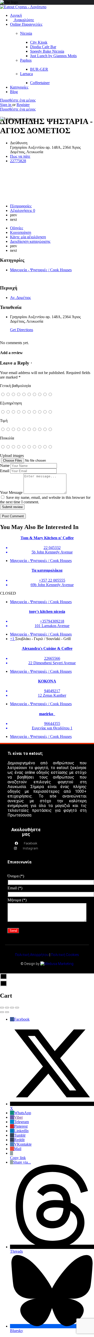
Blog (14, 92)
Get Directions (21, 330)
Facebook (22, 1019)
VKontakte (23, 1144)
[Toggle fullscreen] (12, 1007)
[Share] (7, 1007)
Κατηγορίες (19, 87)
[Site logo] (23, 7)
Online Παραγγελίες (26, 24)
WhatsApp (22, 1113)
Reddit (19, 1140)
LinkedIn (21, 1131)
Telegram (21, 1122)
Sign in (6, 105)
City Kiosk (38, 42)
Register (23, 105)
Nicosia (26, 33)
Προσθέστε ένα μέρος (18, 100)
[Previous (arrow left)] (2, 1012)
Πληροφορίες (21, 206)
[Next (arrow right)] (7, 1012)
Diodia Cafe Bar (43, 47)
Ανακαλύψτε (23, 20)
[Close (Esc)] (2, 1007)
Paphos (26, 60)
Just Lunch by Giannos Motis (53, 56)
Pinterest (21, 1126)
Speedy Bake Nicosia (47, 51)
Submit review (12, 507)
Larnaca (26, 74)
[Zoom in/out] (17, 1007)
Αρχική (16, 15)
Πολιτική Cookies (65, 955)
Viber (18, 1117)
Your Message (11, 492)
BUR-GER (39, 69)
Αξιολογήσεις (22, 210)
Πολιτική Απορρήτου (32, 955)
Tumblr (20, 1135)
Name (5, 465)
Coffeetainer (40, 83)
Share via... (22, 1162)
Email (4, 471)
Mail (17, 1149)
